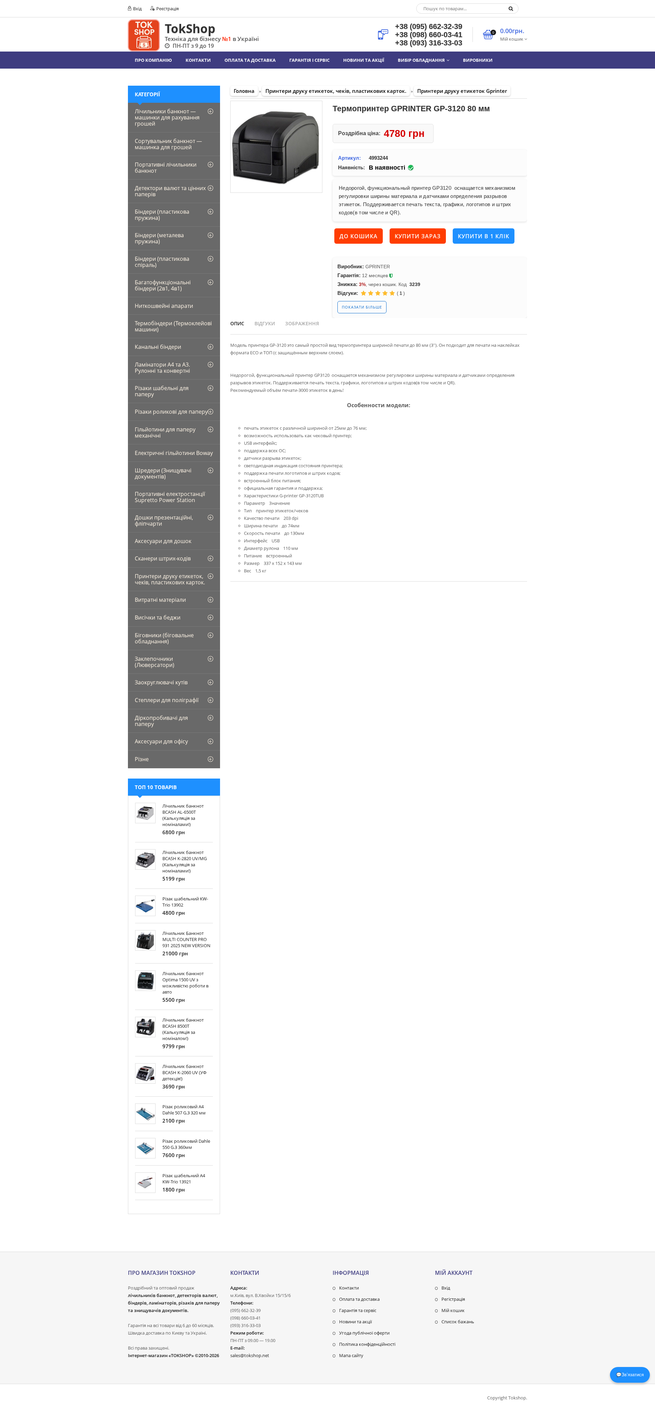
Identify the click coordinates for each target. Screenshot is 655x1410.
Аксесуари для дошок (163, 541)
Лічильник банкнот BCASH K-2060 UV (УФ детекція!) (184, 1072)
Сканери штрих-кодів (163, 558)
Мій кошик (453, 1310)
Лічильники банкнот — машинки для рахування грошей (167, 117)
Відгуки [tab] (264, 323)
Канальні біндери (158, 347)
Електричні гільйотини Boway (174, 453)
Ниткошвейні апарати (164, 306)
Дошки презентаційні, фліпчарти (164, 520)
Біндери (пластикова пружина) (162, 215)
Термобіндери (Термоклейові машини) (173, 326)
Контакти (349, 1288)
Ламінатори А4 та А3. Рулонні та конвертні (162, 367)
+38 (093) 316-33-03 (428, 43)
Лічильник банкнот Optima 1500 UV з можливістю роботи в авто (185, 982)
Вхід (137, 8)
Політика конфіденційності (367, 1344)
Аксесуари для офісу (161, 741)
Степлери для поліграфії (167, 700)
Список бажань (457, 1322)
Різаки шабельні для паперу (162, 391)
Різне (142, 759)
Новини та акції (355, 1322)
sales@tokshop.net (249, 1355)
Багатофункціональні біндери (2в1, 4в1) (163, 285)
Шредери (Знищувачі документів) (163, 473)
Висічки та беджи (157, 617)
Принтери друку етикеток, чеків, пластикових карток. (170, 579)
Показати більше (362, 307)
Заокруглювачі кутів (161, 682)
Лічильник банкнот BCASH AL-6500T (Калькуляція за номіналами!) (183, 815)
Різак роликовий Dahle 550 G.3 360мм (186, 1144)
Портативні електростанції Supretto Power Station (170, 497)
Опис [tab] (237, 323)
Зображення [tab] (302, 323)
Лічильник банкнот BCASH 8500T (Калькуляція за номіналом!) (183, 1029)
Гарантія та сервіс (357, 1310)
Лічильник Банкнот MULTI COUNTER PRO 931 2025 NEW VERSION (186, 939)
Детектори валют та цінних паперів (170, 191)
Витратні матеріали (160, 599)
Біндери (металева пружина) (159, 238)
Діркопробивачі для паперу (161, 721)
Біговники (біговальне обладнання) (164, 638)
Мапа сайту (351, 1355)
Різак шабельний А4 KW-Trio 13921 (183, 1178)
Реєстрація (167, 8)
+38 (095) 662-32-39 (428, 26)
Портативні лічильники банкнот (165, 167)
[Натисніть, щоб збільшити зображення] (276, 147)
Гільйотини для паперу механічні (165, 432)
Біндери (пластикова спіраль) (162, 262)
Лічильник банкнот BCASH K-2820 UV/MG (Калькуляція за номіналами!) (184, 861)
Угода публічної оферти (364, 1333)
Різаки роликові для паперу (171, 411)
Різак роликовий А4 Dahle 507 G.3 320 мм (184, 1109)
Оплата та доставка (359, 1299)
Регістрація (453, 1299)
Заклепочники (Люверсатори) (154, 662)
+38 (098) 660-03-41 (428, 34)
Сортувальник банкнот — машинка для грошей (168, 144)
